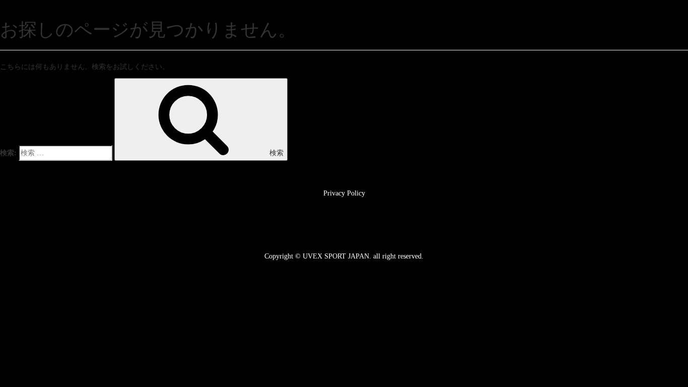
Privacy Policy (344, 193)
